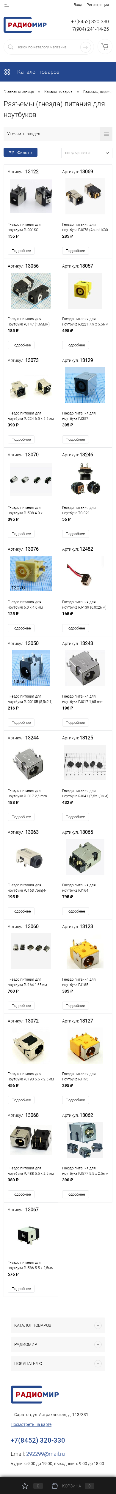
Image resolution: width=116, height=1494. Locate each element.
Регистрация (98, 4)
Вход (78, 4)
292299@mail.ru (45, 1454)
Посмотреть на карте (31, 1424)
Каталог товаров (37, 72)
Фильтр (24, 152)
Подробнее (21, 250)
